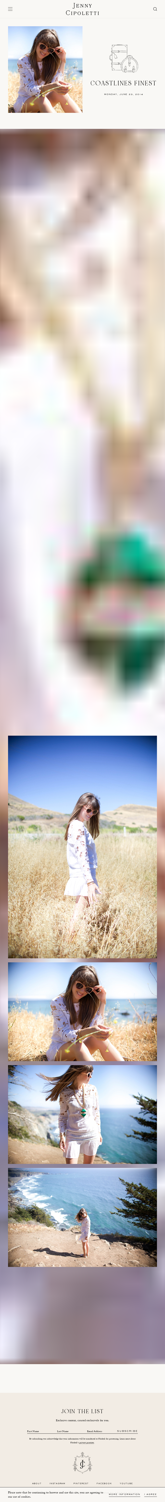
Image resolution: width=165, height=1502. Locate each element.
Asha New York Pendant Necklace (100, 1347)
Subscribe (127, 1431)
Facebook (104, 1484)
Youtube (126, 1484)
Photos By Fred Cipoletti (82, 1331)
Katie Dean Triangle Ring (76, 1351)
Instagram (73, 238)
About (37, 1484)
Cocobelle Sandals (70, 1347)
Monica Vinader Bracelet (104, 1351)
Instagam (67, 1323)
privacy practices (86, 1442)
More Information (124, 1494)
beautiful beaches (114, 238)
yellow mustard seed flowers (52, 242)
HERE (102, 1312)
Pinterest (81, 1484)
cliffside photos (84, 242)
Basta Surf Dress (49, 1347)
